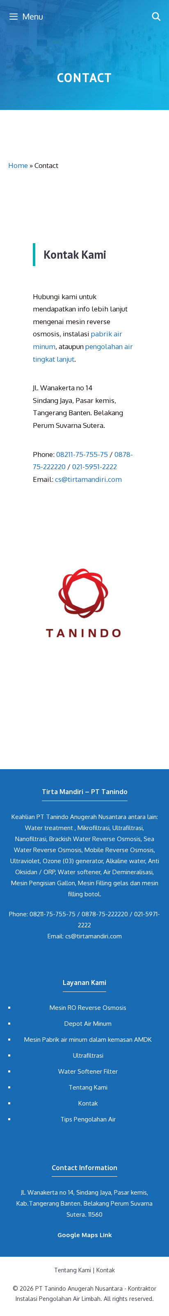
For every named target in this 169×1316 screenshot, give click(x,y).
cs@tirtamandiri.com (88, 479)
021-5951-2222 (94, 466)
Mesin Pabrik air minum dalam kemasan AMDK (88, 1039)
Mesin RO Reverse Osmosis (88, 1008)
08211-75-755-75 (82, 454)
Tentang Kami (88, 1087)
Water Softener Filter (88, 1071)
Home (18, 165)
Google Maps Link (84, 1235)
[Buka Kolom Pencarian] (156, 16)
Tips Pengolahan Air (88, 1119)
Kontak (88, 1103)
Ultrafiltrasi (88, 1055)
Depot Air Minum (88, 1023)
